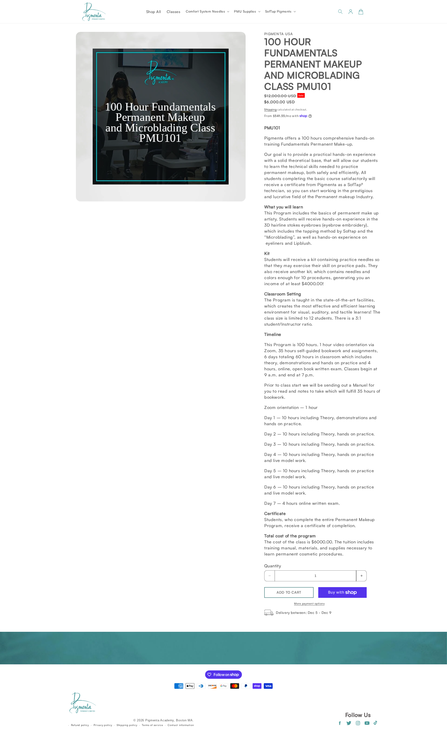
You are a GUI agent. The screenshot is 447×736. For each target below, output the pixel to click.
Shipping (270, 109)
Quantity (272, 565)
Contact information (181, 725)
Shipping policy (127, 725)
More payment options (309, 603)
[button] (207, 11)
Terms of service (152, 725)
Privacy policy (103, 725)
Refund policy (80, 725)
